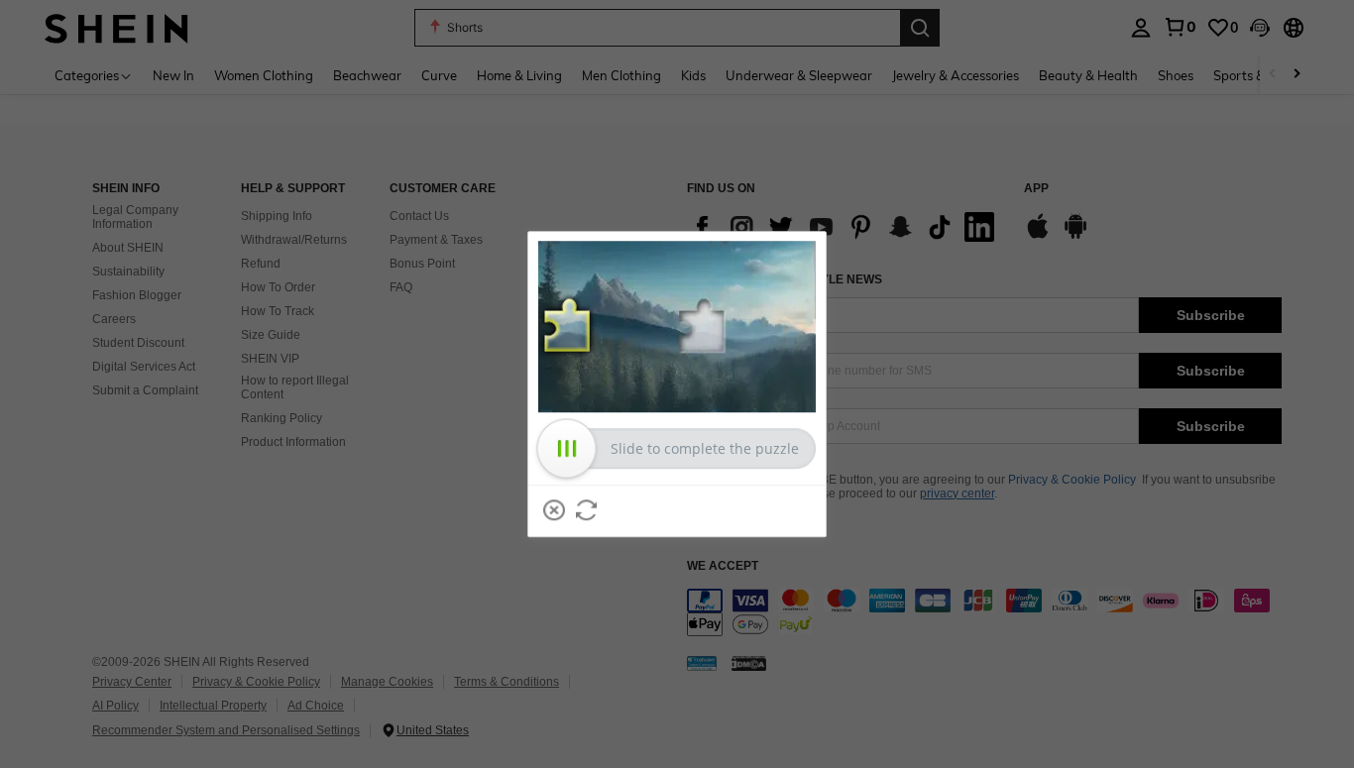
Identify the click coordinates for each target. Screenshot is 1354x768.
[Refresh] (587, 510)
